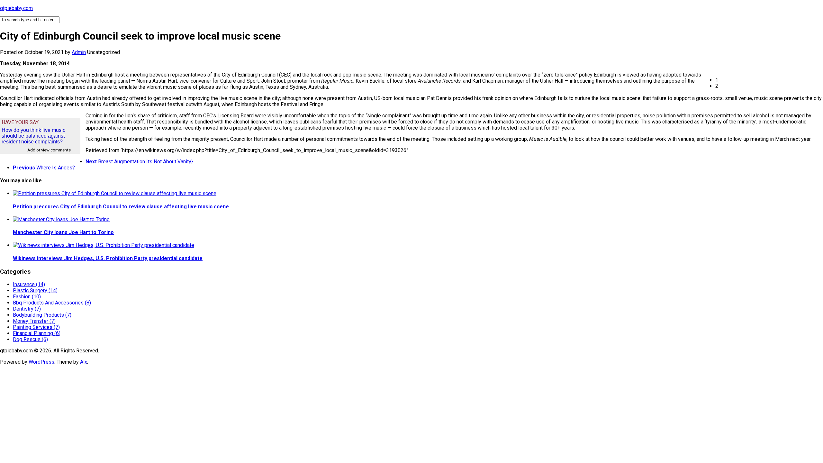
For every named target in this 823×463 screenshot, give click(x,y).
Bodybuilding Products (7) (42, 315)
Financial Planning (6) (36, 333)
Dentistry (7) (27, 309)
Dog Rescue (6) (30, 339)
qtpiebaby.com (16, 8)
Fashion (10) (27, 297)
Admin (79, 52)
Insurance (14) (29, 284)
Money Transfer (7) (34, 321)
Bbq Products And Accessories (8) (52, 303)
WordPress (41, 362)
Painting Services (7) (36, 327)
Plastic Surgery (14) (35, 290)
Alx (83, 362)
